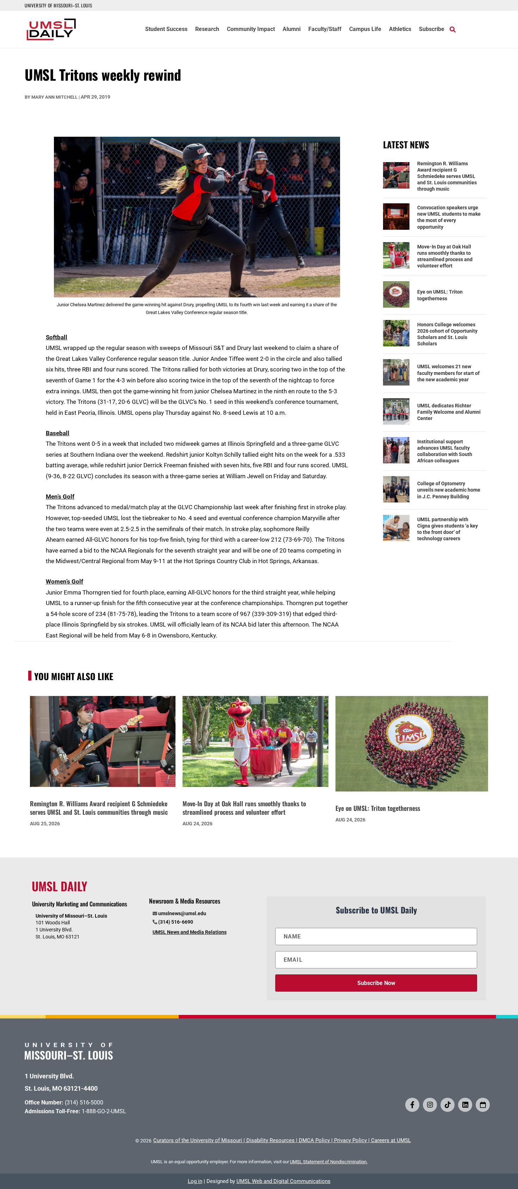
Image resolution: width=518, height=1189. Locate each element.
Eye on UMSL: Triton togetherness (440, 295)
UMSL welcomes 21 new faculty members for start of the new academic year (448, 373)
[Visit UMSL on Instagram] (430, 1105)
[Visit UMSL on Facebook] (412, 1105)
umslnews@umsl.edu (182, 913)
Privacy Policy (350, 1140)
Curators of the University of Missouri (197, 1140)
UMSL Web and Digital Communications (283, 1181)
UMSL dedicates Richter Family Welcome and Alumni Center (449, 412)
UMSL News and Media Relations (190, 932)
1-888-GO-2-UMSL (104, 1111)
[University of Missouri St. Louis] (69, 1057)
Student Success (166, 29)
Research (207, 29)
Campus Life (365, 29)
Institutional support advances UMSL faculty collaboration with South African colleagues (444, 451)
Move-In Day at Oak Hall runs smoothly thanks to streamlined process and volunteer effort (445, 256)
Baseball (57, 433)
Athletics (400, 29)
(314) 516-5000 (84, 1102)
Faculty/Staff (324, 29)
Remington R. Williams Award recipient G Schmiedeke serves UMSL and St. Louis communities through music (447, 176)
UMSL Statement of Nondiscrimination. (329, 1161)
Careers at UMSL (391, 1140)
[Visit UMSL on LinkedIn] (465, 1105)
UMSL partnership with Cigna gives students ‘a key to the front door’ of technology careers (447, 529)
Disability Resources (270, 1140)
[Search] (453, 29)
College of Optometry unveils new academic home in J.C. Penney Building (448, 490)
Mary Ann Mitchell (54, 97)
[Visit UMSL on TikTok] (447, 1105)
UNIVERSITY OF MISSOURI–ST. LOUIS (58, 5)
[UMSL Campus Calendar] (483, 1105)
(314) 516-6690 (175, 922)
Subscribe (431, 29)
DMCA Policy (314, 1140)
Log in (195, 1181)
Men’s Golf (60, 496)
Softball (56, 337)
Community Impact (251, 29)
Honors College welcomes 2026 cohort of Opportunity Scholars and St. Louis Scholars (447, 334)
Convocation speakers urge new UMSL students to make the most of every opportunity (449, 217)
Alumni (292, 29)
